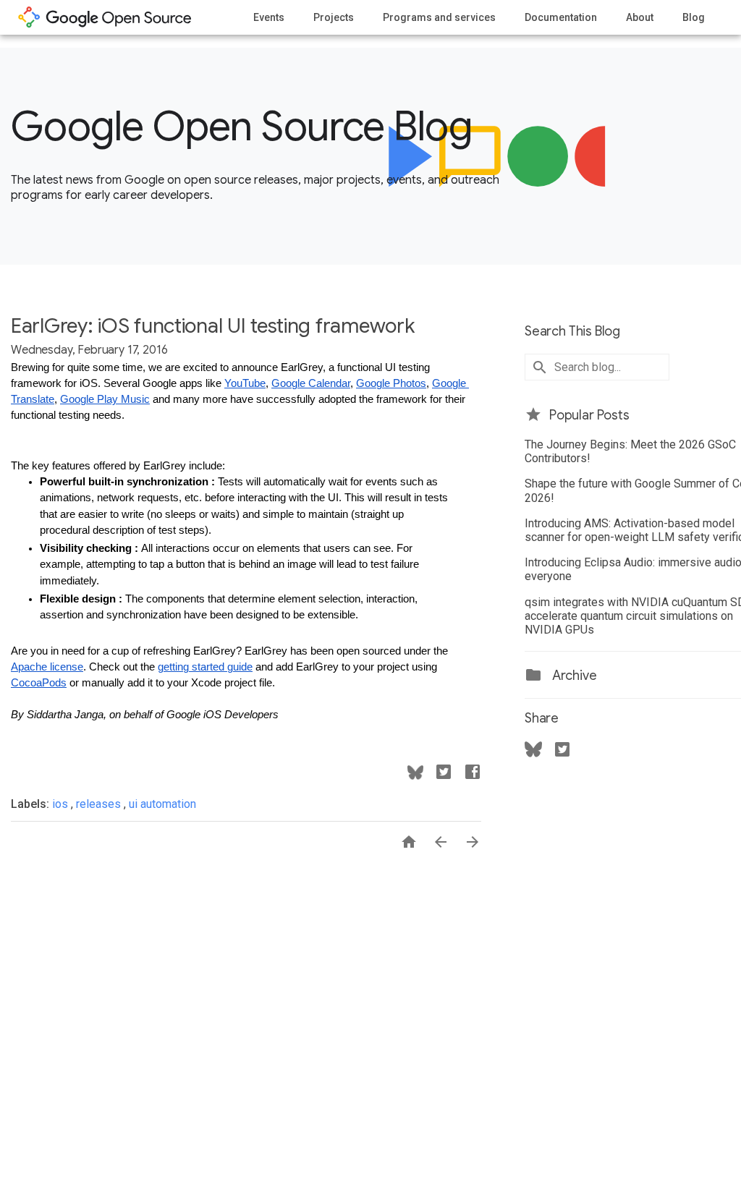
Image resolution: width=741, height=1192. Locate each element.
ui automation (162, 804)
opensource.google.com (105, 17)
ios (61, 804)
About (639, 17)
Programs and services (439, 17)
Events (268, 17)
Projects (333, 17)
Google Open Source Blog (241, 126)
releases (100, 804)
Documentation (561, 17)
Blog (693, 17)
